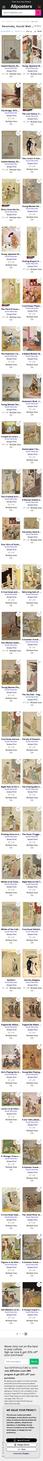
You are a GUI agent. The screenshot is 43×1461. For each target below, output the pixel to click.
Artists (9, 21)
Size (27, 31)
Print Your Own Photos (21, 2)
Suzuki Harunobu (23, 21)
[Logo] (21, 6)
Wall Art (34, 21)
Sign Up (34, 1361)
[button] (21, 1)
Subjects (18, 31)
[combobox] (18, 13)
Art (3, 21)
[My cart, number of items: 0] (39, 7)
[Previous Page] (17, 1333)
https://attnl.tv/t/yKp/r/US (14, 1401)
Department (6, 31)
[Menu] (4, 7)
